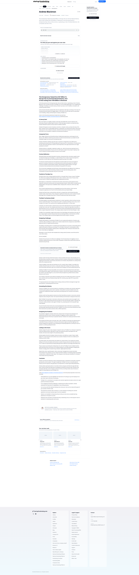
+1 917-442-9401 (94, 521)
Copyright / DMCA (75, 528)
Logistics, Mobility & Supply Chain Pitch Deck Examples (68, 89)
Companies (55, 541)
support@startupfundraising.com (98, 516)
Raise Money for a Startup (58, 551)
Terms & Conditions (76, 517)
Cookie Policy (74, 521)
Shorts (57, 6)
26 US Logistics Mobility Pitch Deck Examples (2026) (48, 91)
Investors (55, 532)
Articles (44, 6)
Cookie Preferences (76, 545)
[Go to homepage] (41, 2)
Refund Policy (74, 525)
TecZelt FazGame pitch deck (44, 86)
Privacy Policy (74, 514)
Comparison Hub (63, 452)
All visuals (55, 528)
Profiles (61, 6)
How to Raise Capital (57, 549)
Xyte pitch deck (62, 83)
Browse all (74, 556)
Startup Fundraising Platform (59, 556)
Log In (96, 1)
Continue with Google (60, 66)
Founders (55, 538)
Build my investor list (73, 251)
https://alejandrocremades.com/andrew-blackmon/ (49, 116)
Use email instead (43, 68)
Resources (69, 1)
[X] (33, 514)
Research (54, 547)
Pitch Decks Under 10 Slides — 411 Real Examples (47, 89)
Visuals (65, 6)
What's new (74, 558)
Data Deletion (74, 543)
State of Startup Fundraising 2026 (56, 463)
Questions (68, 6)
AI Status (73, 549)
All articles (42, 452)
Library (41, 6)
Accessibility (74, 536)
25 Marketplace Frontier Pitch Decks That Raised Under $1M (69, 92)
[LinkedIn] (36, 514)
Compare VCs (55, 534)
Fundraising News (56, 560)
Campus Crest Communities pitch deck (66, 86)
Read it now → (42, 446)
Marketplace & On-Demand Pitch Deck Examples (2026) (68, 91)
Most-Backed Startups (74, 463)
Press (73, 551)
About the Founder (75, 554)
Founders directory (55, 452)
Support (73, 547)
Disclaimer (74, 519)
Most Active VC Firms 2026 (74, 462)
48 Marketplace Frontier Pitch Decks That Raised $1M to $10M (49, 92)
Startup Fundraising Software (59, 554)
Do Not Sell (74, 541)
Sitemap (73, 538)
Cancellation (74, 523)
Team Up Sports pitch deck (44, 82)
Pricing (74, 1)
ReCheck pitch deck (43, 83)
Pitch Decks (49, 6)
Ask (72, 6)
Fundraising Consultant (57, 558)
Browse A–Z (55, 545)
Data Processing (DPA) (76, 530)
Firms (54, 536)
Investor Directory (73, 465)
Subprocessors (75, 532)
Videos (54, 6)
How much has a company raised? (60, 543)
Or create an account (60, 70)
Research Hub (52, 465)
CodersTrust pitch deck (63, 82)
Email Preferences (75, 534)
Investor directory (48, 452)
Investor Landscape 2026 (54, 462)
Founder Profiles (48, 8)
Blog (54, 530)
